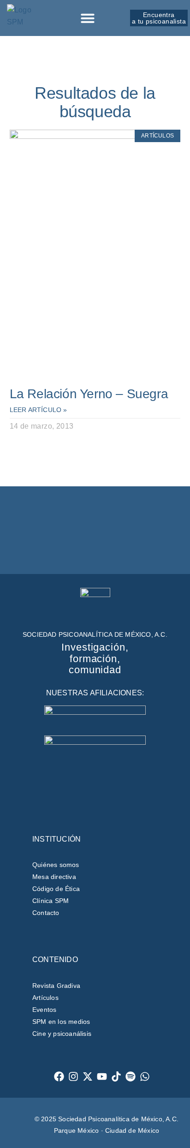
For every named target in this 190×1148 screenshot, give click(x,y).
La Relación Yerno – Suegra (89, 394)
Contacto (45, 912)
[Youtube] (102, 1077)
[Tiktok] (116, 1077)
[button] (88, 18)
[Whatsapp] (145, 1077)
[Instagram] (73, 1077)
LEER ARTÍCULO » (38, 409)
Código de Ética (56, 888)
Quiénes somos (55, 864)
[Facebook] (59, 1077)
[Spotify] (131, 1077)
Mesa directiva (54, 876)
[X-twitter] (88, 1077)
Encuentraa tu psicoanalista (159, 18)
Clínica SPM (50, 900)
